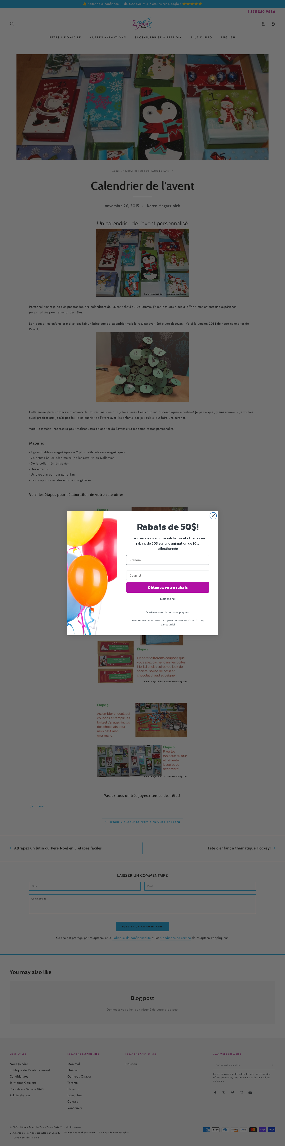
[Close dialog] (213, 515)
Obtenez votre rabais (168, 587)
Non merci (167, 598)
